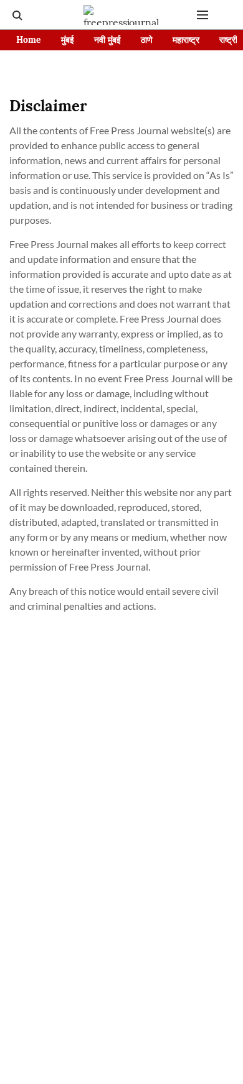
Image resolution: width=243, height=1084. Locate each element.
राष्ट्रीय (230, 39)
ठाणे (147, 39)
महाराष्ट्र (186, 39)
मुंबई (67, 39)
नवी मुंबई (107, 39)
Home (28, 39)
